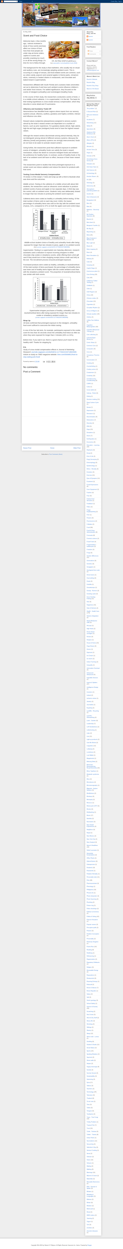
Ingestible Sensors (92, 677)
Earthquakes (90, 439)
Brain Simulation (92, 255)
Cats (88, 277)
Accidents (90, 119)
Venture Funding (92, 1150)
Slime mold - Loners (93, 1036)
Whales (89, 1191)
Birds (88, 235)
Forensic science (92, 538)
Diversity (89, 423)
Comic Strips (90, 342)
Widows (89, 1199)
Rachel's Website (92, 79)
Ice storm (89, 658)
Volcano (89, 1163)
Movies (89, 809)
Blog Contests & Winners (91, 238)
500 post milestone (92, 114)
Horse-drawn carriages (91, 632)
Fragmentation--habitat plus (92, 545)
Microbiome (90, 782)
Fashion (89, 492)
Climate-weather (92, 314)
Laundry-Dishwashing (90, 716)
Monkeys (89, 796)
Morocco (89, 802)
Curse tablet (90, 390)
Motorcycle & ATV (92, 806)
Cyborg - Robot (91, 393)
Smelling (89, 1041)
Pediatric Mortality (92, 874)
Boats (88, 246)
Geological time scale (93, 570)
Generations (90, 560)
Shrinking (89, 1024)
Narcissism (90, 821)
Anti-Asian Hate (91, 167)
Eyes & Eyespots (92, 478)
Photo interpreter (92, 896)
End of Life (90, 456)
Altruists (89, 146)
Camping (89, 265)
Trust (88, 1128)
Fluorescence (91, 521)
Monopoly (90, 799)
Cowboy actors (91, 369)
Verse (88, 1153)
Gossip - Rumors (92, 590)
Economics (90, 442)
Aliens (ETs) (90, 140)
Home (52, 448)
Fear (88, 495)
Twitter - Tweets (91, 1134)
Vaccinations (90, 1141)
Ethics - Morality (91, 469)
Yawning (89, 1218)
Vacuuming (90, 1144)
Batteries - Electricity (93, 209)
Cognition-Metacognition (91, 325)
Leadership (90, 723)
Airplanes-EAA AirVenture (91, 133)
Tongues (89, 1111)
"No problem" (91, 108)
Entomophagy (91, 462)
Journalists (90, 704)
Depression (90, 410)
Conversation (91, 360)
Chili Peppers (91, 292)
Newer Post (27, 448)
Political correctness (93, 911)
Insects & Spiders (92, 682)
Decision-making (92, 399)
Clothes (89, 317)
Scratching (90, 1011)
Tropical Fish (90, 1125)
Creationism (90, 372)
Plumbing (89, 902)
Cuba (88, 386)
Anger (88, 152)
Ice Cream (90, 655)
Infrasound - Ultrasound (90, 673)
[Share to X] (51, 362)
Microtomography (92, 785)
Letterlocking (90, 730)
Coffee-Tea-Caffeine (93, 320)
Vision (88, 1160)
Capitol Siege (91, 268)
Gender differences (92, 556)
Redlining (89, 953)
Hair (88, 601)
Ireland (89, 695)
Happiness (90, 605)
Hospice (89, 640)
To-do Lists (90, 1101)
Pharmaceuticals (92, 883)
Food (88, 527)
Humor (89, 649)
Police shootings (92, 908)
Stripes (89, 1063)
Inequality (90, 665)
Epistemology (91, 465)
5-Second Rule (91, 111)
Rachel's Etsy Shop (92, 85)
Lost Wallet (90, 755)
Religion (89, 967)
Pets (88, 880)
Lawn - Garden (91, 720)
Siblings (89, 1027)
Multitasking (90, 812)
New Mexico (90, 836)
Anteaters (90, 164)
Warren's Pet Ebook (93, 88)
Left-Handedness (92, 727)
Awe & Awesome (92, 197)
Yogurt (89, 1221)
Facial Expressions (92, 484)
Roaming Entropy (92, 981)
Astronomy (90, 186)
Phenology (90, 886)
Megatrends (90, 758)
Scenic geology (91, 1000)
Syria (88, 1082)
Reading (89, 949)
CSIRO (89, 383)
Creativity (89, 375)
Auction (89, 194)
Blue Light (90, 243)
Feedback (90, 503)
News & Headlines (92, 845)
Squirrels (89, 1057)
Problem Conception (93, 934)
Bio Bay (89, 228)
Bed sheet (90, 222)
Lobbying (89, 749)
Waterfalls (90, 1179)
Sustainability (91, 1076)
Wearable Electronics (93, 1182)
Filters (88, 507)
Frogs (88, 552)
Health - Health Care (93, 611)
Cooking (89, 363)
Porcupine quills (91, 927)
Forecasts (90, 535)
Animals (89, 156)
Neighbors (90, 829)
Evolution (89, 472)
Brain (88, 252)
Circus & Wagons (92, 311)
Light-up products (92, 739)
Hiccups (89, 625)
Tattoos (89, 1085)
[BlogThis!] (49, 362)
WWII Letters (91, 1215)
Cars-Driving (90, 274)
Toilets (89, 1107)
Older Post (77, 448)
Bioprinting (90, 231)
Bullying (89, 258)
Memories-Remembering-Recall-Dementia (92, 766)
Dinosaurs (90, 413)
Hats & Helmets (91, 608)
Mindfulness (90, 793)
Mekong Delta (91, 761)
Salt (88, 997)
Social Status (91, 1047)
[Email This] (47, 362)
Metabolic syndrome (93, 774)
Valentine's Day (91, 1147)
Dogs (88, 429)
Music (88, 815)
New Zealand (91, 842)
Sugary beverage (92, 1066)
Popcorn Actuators (92, 919)
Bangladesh (90, 200)
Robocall (89, 984)
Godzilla (89, 584)
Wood (88, 1212)
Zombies (89, 1228)
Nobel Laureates (92, 850)
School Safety (91, 1003)
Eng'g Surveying (92, 459)
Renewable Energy (92, 970)
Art (87, 179)
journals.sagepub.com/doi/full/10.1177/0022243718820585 (53, 247)
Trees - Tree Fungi (92, 1117)
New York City (91, 839)
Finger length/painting (91, 510)
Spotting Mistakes (92, 1054)
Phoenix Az (90, 893)
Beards (89, 219)
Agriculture (90, 129)
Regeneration (91, 959)
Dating (89, 396)
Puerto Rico (90, 946)
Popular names (91, 924)
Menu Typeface (91, 771)
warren (91, 36)
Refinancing (90, 956)
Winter (89, 1202)
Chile (88, 288)
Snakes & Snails (91, 1044)
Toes (88, 1104)
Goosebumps (91, 587)
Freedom (89, 549)
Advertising (90, 122)
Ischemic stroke (91, 698)
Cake (88, 262)
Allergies (89, 143)
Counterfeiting (91, 366)
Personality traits (92, 877)
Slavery (89, 1030)
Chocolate (90, 301)
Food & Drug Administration (91, 531)
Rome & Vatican (91, 987)
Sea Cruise (90, 1014)
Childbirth (89, 285)
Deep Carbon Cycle (93, 402)
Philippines (90, 889)
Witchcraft (90, 1209)
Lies (88, 736)
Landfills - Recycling (93, 711)
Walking (89, 1169)
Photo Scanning (91, 899)
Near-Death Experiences (90, 825)
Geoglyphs (90, 567)
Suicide (89, 1070)
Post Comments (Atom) (55, 454)
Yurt (88, 1224)
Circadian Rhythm (92, 307)
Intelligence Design (92, 687)
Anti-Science (90, 170)
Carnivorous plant (92, 271)
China (88, 295)
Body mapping (91, 249)
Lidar (88, 733)
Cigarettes (90, 304)
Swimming (90, 1079)
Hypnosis (89, 652)
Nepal (88, 832)
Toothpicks (90, 1114)
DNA (88, 426)
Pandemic (90, 867)
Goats (88, 581)
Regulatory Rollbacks (93, 962)
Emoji (88, 453)
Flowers (89, 518)
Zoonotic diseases (92, 1231)
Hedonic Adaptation (92, 616)
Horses (89, 636)
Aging (88, 126)
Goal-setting (90, 578)
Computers (90, 349)
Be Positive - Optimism (90, 215)
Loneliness (90, 752)
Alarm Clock (90, 137)
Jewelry (89, 701)
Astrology (89, 182)
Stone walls (90, 1060)
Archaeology (90, 173)
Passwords (90, 870)
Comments (92, 54)
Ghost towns (90, 575)
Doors (88, 435)
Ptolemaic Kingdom (92, 941)
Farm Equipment (92, 489)
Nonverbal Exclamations (91, 854)
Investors (89, 692)
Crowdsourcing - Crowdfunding (92, 379)
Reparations (90, 975)
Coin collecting (91, 334)
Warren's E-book (92, 1175)
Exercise (89, 475)
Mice (88, 779)
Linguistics (90, 745)
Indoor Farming (91, 662)
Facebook (90, 481)
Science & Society (92, 1006)
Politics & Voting (91, 916)
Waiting (89, 1166)
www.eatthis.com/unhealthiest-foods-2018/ (65, 63)
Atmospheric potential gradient (92, 189)
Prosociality (90, 938)
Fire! (88, 515)
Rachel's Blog (91, 82)
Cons (88, 352)
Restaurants (90, 978)
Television (90, 1095)
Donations (90, 432)
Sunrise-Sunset (91, 1073)
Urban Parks (90, 1137)
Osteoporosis (91, 864)
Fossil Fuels (90, 541)
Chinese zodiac (91, 298)
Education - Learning (93, 445)
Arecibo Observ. (91, 176)
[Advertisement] (51, 430)
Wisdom (89, 1205)
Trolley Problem (91, 1122)
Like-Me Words (91, 742)
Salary (89, 994)
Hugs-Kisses (90, 646)
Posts (91, 51)
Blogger (89, 1245)
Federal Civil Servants (90, 499)
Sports (89, 1051)
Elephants (90, 450)
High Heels (90, 628)
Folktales (89, 524)
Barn (88, 203)
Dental (89, 407)
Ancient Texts (91, 149)
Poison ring (90, 905)
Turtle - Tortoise (91, 1131)
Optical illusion (91, 861)
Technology (90, 1092)
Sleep (88, 1033)
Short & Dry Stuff (92, 1017)
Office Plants (90, 858)
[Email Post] (43, 361)
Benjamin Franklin (92, 225)
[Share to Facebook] (53, 362)
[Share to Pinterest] (54, 362)
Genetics (89, 563)
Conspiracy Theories (93, 355)
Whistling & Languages (90, 1195)
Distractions (90, 420)
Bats (88, 206)
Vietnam (89, 1156)
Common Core (91, 345)
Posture (89, 930)
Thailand (89, 1098)
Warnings (89, 1172)
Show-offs (90, 1021)
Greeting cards (91, 594)
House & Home (91, 643)
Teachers (89, 1088)
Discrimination (91, 416)
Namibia (89, 818)
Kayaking (89, 708)
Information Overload (93, 668)
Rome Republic (91, 991)
